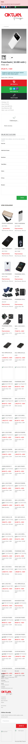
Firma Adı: (3, 143)
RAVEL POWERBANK (20, 223)
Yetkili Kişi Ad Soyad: (5, 150)
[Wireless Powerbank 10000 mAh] (20, 423)
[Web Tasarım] (20, 735)
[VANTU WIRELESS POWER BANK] (7, 241)
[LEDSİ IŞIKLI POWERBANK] (20, 241)
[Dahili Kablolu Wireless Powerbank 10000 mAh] (7, 508)
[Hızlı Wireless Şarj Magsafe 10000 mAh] (7, 345)
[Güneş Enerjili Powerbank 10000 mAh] (7, 457)
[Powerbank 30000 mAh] (7, 373)
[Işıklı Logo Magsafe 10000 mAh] (20, 390)
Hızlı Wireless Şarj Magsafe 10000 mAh (13, 352)
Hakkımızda (3, 698)
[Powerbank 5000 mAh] (7, 390)
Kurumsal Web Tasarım (20, 741)
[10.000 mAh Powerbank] (7, 609)
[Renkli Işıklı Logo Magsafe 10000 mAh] (20, 558)
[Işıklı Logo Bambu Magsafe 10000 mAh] (7, 542)
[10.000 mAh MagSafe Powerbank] (20, 643)
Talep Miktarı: (3, 164)
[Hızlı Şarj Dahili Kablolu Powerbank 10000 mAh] (20, 508)
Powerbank (6, 26)
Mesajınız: (3, 184)
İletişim (2, 702)
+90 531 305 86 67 (5, 684)
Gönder (22, 197)
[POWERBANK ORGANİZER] (20, 292)
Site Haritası (3, 705)
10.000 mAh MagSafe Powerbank (11, 668)
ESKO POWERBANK (7, 274)
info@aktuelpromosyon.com (7, 688)
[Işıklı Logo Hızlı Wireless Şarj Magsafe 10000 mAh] (20, 440)
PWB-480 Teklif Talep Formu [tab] (8, 134)
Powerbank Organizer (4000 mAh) (11, 299)
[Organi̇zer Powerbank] (20, 592)
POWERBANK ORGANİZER (21, 299)
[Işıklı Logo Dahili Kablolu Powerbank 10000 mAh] (20, 318)
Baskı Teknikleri (4, 700)
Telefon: (2, 171)
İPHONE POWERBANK (7, 223)
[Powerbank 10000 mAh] (20, 542)
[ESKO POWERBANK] (7, 266)
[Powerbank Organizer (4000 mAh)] (7, 292)
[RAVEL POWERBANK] (20, 216)
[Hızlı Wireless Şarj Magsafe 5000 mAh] (20, 575)
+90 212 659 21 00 (5, 681)
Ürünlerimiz (3, 697)
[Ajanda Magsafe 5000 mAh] (7, 592)
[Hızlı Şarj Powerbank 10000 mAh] (20, 457)
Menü (10, 6)
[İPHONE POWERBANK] (7, 216)
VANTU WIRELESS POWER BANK (10, 248)
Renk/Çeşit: (3, 157)
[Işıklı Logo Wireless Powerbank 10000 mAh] (20, 407)
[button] (25, 23)
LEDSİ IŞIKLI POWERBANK (21, 248)
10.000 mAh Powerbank (21, 668)
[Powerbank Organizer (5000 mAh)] (20, 266)
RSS (2, 707)
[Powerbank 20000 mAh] (20, 373)
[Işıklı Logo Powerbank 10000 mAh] (7, 423)
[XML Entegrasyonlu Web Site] (6, 735)
